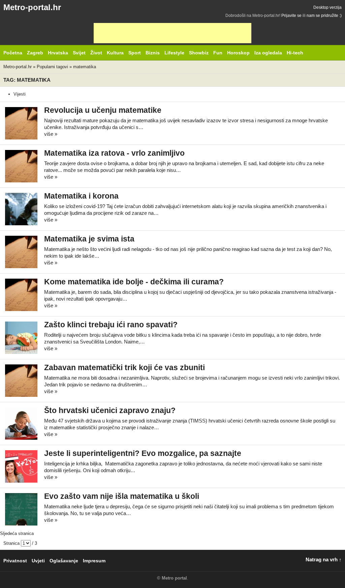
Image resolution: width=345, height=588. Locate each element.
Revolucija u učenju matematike (102, 110)
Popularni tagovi (52, 66)
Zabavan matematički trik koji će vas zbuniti (124, 367)
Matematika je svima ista (89, 239)
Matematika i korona (81, 196)
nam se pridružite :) (324, 15)
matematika (84, 66)
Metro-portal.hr (32, 7)
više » (50, 134)
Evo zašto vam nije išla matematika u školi (121, 496)
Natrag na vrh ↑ (324, 559)
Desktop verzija (327, 7)
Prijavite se (291, 15)
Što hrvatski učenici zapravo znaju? (110, 410)
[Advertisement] (172, 33)
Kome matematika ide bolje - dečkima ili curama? (134, 282)
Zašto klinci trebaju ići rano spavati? (111, 325)
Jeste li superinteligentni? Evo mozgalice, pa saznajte (142, 453)
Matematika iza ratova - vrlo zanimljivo (114, 153)
